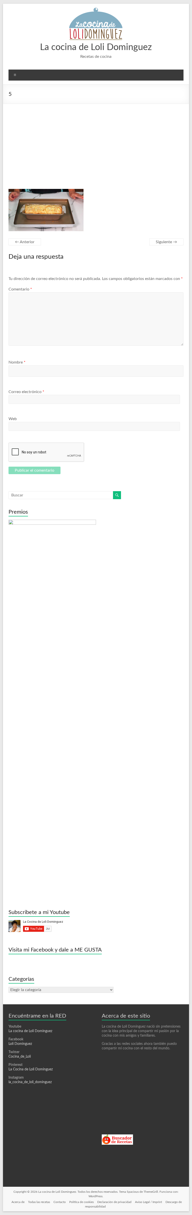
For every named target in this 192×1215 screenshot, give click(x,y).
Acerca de (18, 1201)
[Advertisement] (96, 141)
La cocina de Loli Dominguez (96, 47)
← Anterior (24, 242)
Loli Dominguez (20, 1044)
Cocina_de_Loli (19, 1056)
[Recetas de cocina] (117, 1136)
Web (12, 419)
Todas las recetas (39, 1201)
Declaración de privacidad (114, 1201)
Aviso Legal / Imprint (148, 1201)
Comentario (20, 289)
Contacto (60, 1201)
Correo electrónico (26, 392)
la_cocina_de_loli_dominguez (30, 1082)
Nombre (17, 362)
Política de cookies (81, 1201)
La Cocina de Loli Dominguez (30, 1069)
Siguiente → (166, 242)
